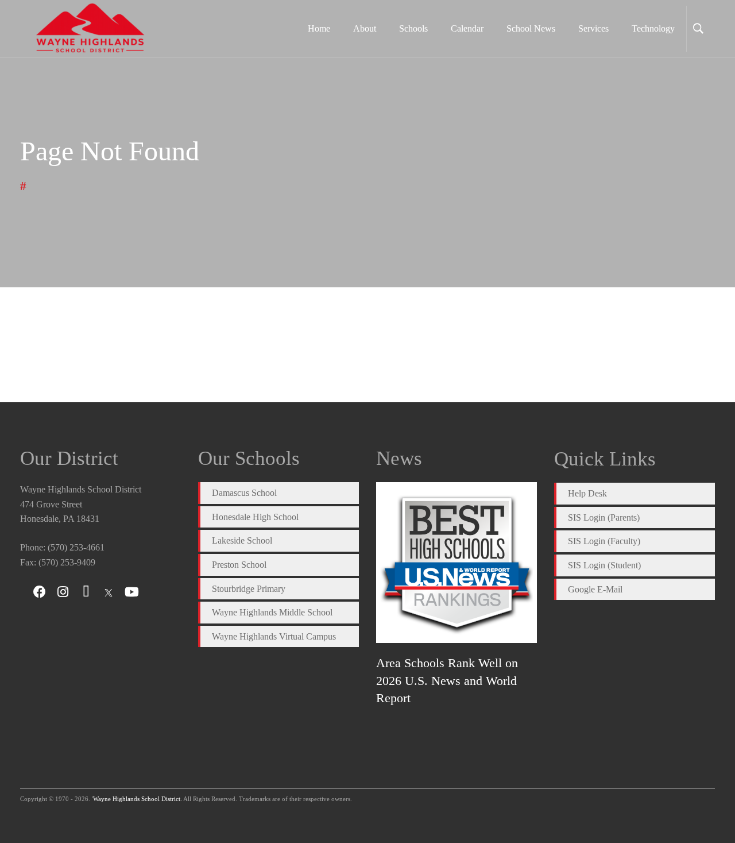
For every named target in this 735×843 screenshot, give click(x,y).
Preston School (239, 564)
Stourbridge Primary (248, 589)
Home (319, 28)
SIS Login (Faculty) (604, 541)
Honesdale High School (255, 517)
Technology (653, 28)
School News (530, 28)
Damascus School (244, 493)
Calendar (467, 28)
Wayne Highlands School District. (137, 798)
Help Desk (587, 493)
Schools (413, 28)
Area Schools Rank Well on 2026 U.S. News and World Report (447, 680)
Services (593, 28)
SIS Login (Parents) (604, 517)
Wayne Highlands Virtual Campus (274, 636)
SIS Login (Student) (604, 565)
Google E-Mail (595, 589)
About (364, 28)
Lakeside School (242, 540)
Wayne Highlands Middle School (272, 612)
